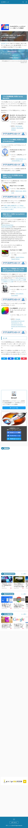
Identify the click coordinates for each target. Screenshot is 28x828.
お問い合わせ (14, 822)
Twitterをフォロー (15, 439)
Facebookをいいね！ (15, 435)
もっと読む (23, 573)
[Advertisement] (14, 78)
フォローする (14, 408)
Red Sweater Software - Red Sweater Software (17, 128)
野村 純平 (14, 398)
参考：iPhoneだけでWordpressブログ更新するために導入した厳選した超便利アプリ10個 (13, 279)
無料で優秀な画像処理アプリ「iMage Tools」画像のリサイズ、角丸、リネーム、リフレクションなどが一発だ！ (13, 207)
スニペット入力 (5, 145)
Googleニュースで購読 (15, 432)
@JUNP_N (4, 43)
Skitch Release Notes (6, 227)
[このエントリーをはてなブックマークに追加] (17, 358)
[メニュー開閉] (26, 2)
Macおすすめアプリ (5, 33)
